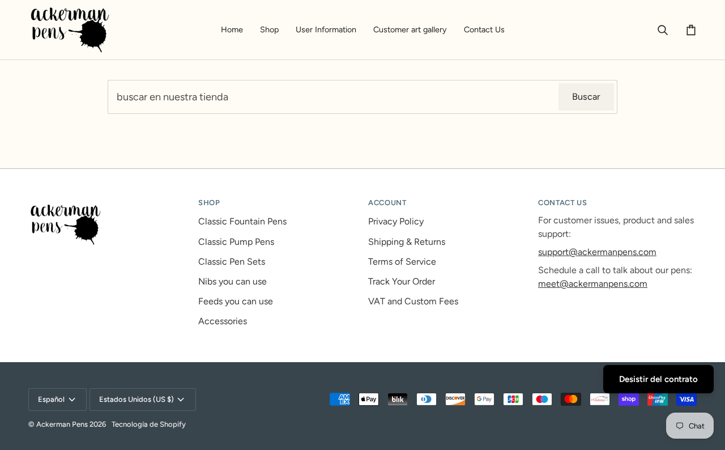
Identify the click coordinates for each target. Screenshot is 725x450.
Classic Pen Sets (231, 261)
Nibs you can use (232, 281)
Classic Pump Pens (236, 241)
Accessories (222, 321)
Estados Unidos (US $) (136, 399)
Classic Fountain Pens (242, 221)
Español (51, 399)
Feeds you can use (235, 301)
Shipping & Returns (406, 241)
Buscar (586, 96)
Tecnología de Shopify (149, 424)
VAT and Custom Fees (413, 301)
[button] (269, 30)
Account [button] (387, 202)
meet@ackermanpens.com (592, 283)
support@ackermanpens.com (597, 252)
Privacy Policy (396, 221)
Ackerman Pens (62, 424)
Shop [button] (209, 202)
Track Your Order (401, 281)
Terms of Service (402, 261)
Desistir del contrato (658, 379)
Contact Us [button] (562, 202)
